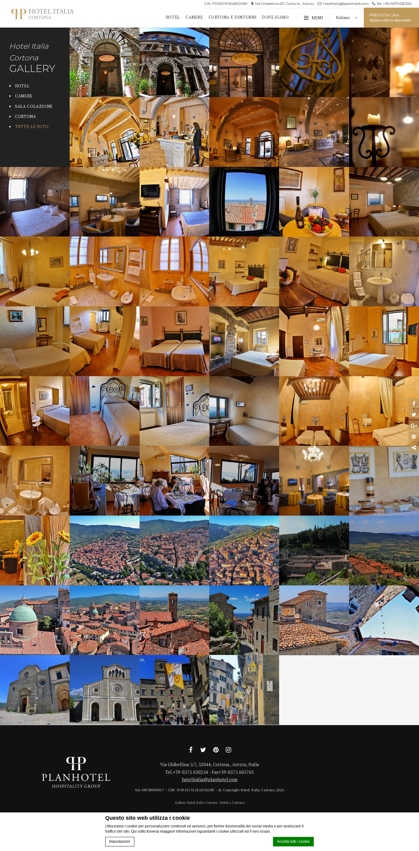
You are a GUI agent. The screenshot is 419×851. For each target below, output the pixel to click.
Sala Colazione (34, 106)
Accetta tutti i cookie (293, 841)
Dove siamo (275, 17)
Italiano (343, 17)
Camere (194, 17)
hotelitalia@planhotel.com (345, 4)
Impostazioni (119, 841)
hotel (22, 86)
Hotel (173, 17)
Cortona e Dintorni (233, 17)
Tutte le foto (31, 127)
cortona (25, 117)
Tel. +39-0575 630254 (394, 4)
